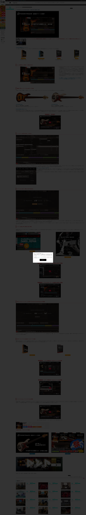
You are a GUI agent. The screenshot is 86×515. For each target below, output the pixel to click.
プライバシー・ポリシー (40, 257)
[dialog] (43, 257)
